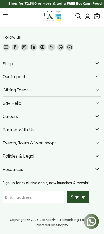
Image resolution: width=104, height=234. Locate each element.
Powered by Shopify (52, 225)
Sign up (78, 196)
